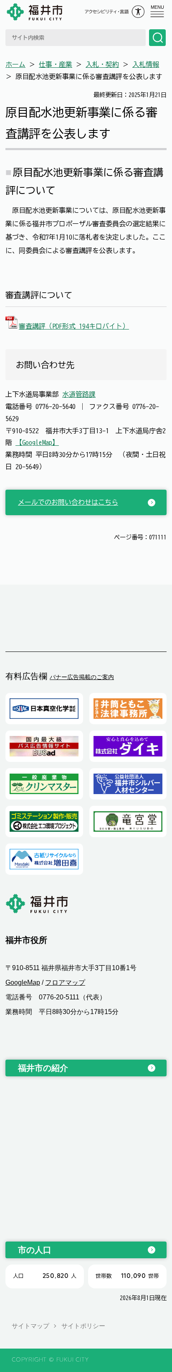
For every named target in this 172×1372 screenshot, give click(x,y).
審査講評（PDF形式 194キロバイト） (74, 326)
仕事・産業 (55, 64)
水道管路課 (79, 394)
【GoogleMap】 (37, 442)
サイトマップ (30, 1325)
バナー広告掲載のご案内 (82, 677)
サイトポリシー (83, 1325)
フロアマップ (65, 982)
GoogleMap (22, 982)
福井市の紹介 (43, 1068)
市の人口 (34, 1249)
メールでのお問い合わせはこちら (68, 502)
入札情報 (145, 64)
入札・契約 (102, 64)
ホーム (15, 64)
